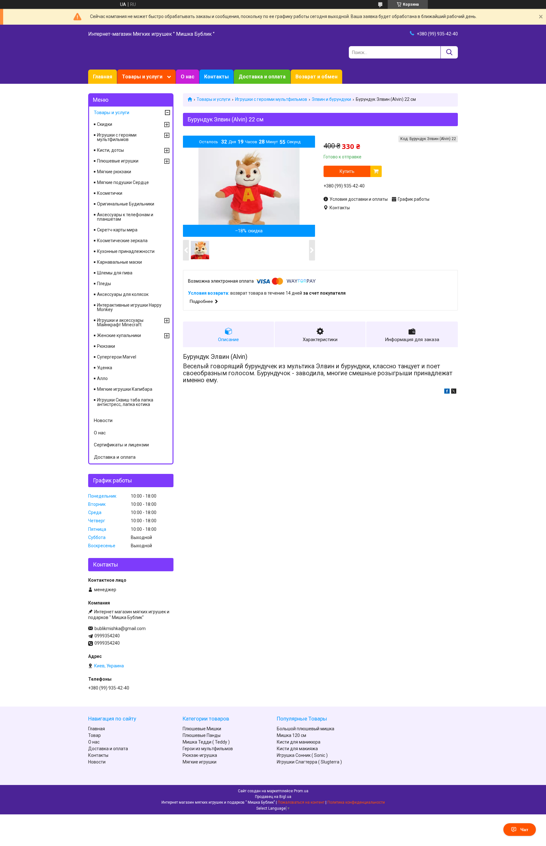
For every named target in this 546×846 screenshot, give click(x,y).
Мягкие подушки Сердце (123, 182)
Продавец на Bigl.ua (273, 796)
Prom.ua (301, 791)
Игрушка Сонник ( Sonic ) (302, 755)
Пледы (104, 283)
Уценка (104, 367)
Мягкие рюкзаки (114, 171)
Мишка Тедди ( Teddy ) (206, 742)
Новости (103, 420)
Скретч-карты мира (117, 229)
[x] (453, 392)
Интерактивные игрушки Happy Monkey (129, 307)
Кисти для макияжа (297, 748)
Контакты (216, 77)
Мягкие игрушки (199, 761)
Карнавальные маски (119, 262)
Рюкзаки (106, 346)
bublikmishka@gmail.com (120, 628)
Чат (524, 829)
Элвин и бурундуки (331, 99)
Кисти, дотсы (110, 150)
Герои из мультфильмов (208, 748)
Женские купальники (119, 335)
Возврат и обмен (316, 77)
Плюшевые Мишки (202, 728)
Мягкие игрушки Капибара (124, 389)
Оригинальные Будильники (125, 203)
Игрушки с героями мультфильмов (271, 99)
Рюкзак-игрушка (200, 755)
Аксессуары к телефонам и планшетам (125, 217)
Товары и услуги (142, 77)
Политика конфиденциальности (356, 802)
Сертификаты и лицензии (121, 445)
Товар (94, 735)
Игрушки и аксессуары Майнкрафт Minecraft (120, 322)
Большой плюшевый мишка (305, 728)
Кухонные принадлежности (126, 251)
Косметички (109, 193)
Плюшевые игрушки (117, 160)
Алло (102, 378)
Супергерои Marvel (116, 356)
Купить (347, 171)
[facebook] (447, 392)
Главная (102, 77)
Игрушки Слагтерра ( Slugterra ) (309, 761)
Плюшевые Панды (202, 735)
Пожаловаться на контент (301, 802)
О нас (187, 77)
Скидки (104, 124)
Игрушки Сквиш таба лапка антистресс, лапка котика (125, 402)
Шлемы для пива (114, 272)
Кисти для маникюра (298, 742)
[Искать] (449, 52)
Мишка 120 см (291, 735)
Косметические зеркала (122, 240)
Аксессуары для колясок (123, 294)
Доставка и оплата (262, 77)
